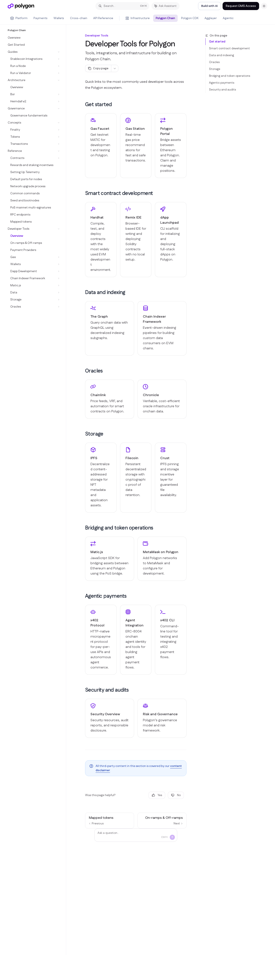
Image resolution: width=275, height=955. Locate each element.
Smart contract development (229, 48)
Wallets (58, 18)
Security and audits (222, 90)
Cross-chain (78, 18)
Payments (40, 18)
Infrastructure (140, 18)
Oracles (214, 62)
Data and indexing (221, 55)
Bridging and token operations (229, 76)
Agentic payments (221, 83)
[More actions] (114, 68)
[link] (101, 145)
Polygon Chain (165, 18)
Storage (214, 69)
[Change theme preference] (264, 6)
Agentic (228, 18)
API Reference (103, 18)
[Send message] (172, 837)
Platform (21, 18)
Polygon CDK (190, 18)
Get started (217, 41)
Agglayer (211, 18)
